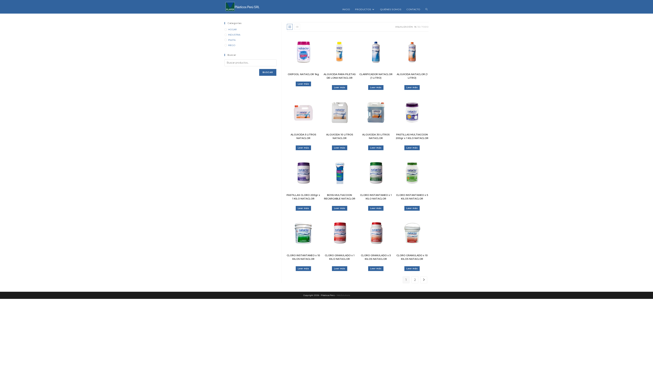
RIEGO (231, 45)
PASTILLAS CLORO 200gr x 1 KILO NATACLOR (303, 197)
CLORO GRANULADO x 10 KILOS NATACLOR (412, 257)
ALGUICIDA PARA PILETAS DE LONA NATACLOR (340, 76)
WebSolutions (343, 295)
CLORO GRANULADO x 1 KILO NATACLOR (339, 257)
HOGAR (232, 29)
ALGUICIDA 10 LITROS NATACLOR (339, 136)
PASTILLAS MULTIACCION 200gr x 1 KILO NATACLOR (412, 136)
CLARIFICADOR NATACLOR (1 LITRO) (375, 76)
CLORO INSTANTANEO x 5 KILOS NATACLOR (412, 197)
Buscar (268, 72)
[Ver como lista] (297, 27)
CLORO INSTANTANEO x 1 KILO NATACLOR (376, 197)
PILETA (232, 40)
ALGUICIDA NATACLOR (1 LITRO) (412, 76)
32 (419, 26)
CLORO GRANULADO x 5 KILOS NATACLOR (376, 257)
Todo (425, 26)
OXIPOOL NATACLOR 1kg (303, 74)
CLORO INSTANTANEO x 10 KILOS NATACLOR (303, 257)
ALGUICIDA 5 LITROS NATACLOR (303, 136)
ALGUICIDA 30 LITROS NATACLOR (376, 136)
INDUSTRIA (234, 34)
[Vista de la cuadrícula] (290, 27)
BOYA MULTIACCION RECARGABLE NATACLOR (339, 197)
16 (415, 26)
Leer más (303, 84)
